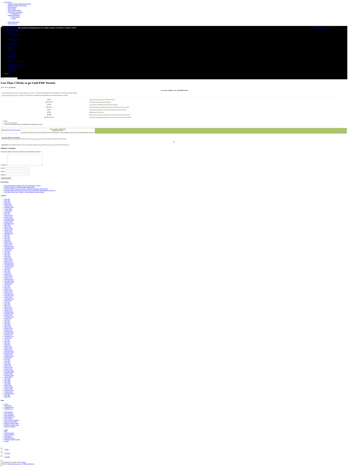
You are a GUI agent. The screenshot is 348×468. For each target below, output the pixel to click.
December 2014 (9, 279)
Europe (14, 18)
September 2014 (9, 282)
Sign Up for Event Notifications (15, 61)
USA (13, 52)
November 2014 (9, 281)
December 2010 (9, 351)
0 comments (12, 87)
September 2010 (9, 356)
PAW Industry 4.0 (9, 417)
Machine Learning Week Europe (17, 5)
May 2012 (7, 323)
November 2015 (9, 264)
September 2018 (9, 223)
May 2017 (7, 238)
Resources (6, 63)
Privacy (24, 462)
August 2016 (8, 250)
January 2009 (8, 388)
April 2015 (7, 272)
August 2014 (8, 284)
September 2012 (9, 317)
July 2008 (7, 395)
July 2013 (7, 302)
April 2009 (7, 384)
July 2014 (7, 285)
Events (314, 26)
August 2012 (8, 318)
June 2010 (7, 361)
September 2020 (9, 207)
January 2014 (8, 292)
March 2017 (7, 241)
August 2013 (8, 300)
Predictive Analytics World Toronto (10, 95)
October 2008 (8, 392)
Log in (6, 404)
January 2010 (8, 369)
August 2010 (8, 357)
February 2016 (8, 259)
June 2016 (7, 253)
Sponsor (10, 51)
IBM (5, 121)
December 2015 (9, 263)
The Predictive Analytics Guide (15, 66)
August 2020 (8, 209)
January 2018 (8, 230)
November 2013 (9, 295)
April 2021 (7, 202)
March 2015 (7, 274)
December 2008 (9, 390)
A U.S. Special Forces (10, 122)
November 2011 (9, 333)
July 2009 (7, 379)
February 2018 (8, 228)
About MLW (11, 47)
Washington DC (16, 13)
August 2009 (8, 377)
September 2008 (9, 393)
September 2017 (9, 233)
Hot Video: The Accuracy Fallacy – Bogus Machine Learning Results (24, 192)
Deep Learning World (14, 10)
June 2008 (7, 397)
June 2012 (7, 321)
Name (3, 168)
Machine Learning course (11, 425)
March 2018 (7, 227)
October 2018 (8, 222)
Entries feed (7, 405)
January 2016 (8, 261)
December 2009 (9, 370)
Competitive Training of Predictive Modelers (100, 102)
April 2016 (7, 256)
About (6, 430)
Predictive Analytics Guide (12, 439)
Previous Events (12, 23)
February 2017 (8, 243)
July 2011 (7, 339)
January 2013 (8, 310)
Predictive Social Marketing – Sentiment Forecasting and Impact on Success (108, 109)
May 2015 (7, 271)
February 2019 (8, 215)
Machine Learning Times (11, 423)
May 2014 (7, 287)
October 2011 (8, 335)
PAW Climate (12, 9)
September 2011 (9, 336)
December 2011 (8, 331)
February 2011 (8, 348)
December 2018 (9, 219)
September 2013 (9, 299)
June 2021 (7, 199)
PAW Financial (8, 413)
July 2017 (7, 235)
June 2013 (7, 303)
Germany (14, 54)
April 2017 (7, 240)
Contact (10, 59)
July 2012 (7, 320)
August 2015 (8, 268)
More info (6, 46)
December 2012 (9, 312)
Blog (9, 71)
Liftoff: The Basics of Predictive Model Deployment (19, 187)
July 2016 (7, 251)
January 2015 (8, 277)
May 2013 (7, 305)
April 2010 (7, 364)
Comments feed (8, 407)
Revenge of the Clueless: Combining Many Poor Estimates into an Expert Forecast (109, 114)
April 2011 (7, 344)
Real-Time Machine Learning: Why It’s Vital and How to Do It (22, 185)
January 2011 (8, 349)
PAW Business (8, 412)
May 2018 (7, 225)
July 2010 (7, 359)
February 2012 (8, 328)
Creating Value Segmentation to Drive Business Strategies (103, 104)
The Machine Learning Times (15, 65)
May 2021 (7, 201)
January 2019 (8, 217)
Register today (36, 139)
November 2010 (9, 352)
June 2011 (7, 341)
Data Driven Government (15, 12)
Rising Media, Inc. (29, 464)
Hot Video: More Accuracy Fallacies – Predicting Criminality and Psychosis (26, 189)
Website (3, 175)
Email (3, 171)
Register (6, 73)
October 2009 (8, 374)
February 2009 (8, 387)
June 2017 (7, 236)
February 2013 (8, 308)
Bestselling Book (12, 70)
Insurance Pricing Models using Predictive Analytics (102, 99)
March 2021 (7, 204)
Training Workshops (14, 15)
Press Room (11, 58)
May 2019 (7, 214)
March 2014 (7, 289)
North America (12, 7)
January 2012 (8, 330)
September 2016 (9, 248)
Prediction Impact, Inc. (14, 464)
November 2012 (9, 313)
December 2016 (9, 246)
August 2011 (8, 338)
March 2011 (7, 346)
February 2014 (8, 290)
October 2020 (8, 205)
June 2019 (7, 212)
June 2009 (7, 380)
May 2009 (7, 382)
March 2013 (7, 307)
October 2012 (8, 315)
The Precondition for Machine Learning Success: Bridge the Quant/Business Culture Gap (29, 190)
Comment (4, 165)
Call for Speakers (12, 49)
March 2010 (7, 366)
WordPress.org (8, 409)
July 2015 (7, 269)
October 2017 (8, 232)
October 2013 (8, 297)
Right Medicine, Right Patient (96, 112)
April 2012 (7, 325)
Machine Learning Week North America (19, 4)
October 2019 (8, 210)
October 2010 (8, 354)
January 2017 (8, 245)
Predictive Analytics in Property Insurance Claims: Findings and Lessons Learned (109, 107)
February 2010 (8, 367)
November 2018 (9, 220)
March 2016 (7, 258)
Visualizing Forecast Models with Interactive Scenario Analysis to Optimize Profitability (110, 117)
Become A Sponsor (9, 426)
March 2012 (7, 326)
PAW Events (8, 2)
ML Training (11, 68)
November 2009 (9, 372)
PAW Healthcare (9, 415)
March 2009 (7, 385)
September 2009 (9, 375)
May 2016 (7, 254)
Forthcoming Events (14, 22)
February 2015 (8, 276)
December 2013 (9, 294)
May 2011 (7, 343)
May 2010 (7, 362)
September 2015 (9, 266)
